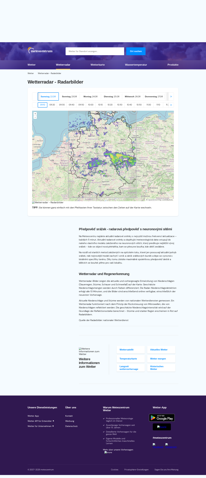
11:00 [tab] (149, 104)
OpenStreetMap (155, 200)
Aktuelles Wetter (159, 349)
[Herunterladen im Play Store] (162, 417)
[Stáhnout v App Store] (162, 426)
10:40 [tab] (129, 104)
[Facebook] (159, 446)
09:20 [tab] (52, 104)
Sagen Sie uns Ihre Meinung (166, 469)
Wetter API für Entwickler (40, 421)
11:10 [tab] (158, 104)
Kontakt (69, 416)
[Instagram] (171, 446)
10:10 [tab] (100, 104)
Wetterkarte (98, 64)
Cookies (114, 469)
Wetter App (33, 416)
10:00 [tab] (90, 104)
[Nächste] (171, 96)
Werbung (69, 421)
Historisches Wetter (156, 367)
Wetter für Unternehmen (39, 426)
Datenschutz (71, 426)
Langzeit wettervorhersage (129, 367)
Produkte (173, 64)
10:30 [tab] (119, 104)
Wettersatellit (126, 349)
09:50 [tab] (81, 104)
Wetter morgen (158, 358)
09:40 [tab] (71, 104)
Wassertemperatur (136, 64)
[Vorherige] (35, 96)
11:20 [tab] (168, 104)
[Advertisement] (103, 21)
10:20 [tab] (110, 104)
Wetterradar (63, 64)
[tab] (48, 96)
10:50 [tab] (139, 104)
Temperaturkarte (128, 358)
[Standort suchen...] (120, 51)
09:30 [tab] (62, 104)
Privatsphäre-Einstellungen (136, 469)
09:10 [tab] (42, 104)
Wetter (32, 64)
